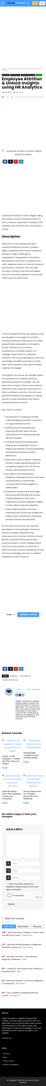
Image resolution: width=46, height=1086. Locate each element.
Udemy (38, 75)
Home (4, 69)
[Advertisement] (23, 32)
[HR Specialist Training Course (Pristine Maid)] (33, 740)
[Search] (28, 3)
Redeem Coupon (28, 614)
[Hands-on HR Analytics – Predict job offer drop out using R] (12, 740)
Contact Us (6, 1038)
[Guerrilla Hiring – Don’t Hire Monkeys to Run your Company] (12, 775)
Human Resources (28, 75)
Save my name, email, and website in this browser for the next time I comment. (22, 887)
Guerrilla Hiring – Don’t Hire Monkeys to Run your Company (11, 795)
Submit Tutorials (35, 3)
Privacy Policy (8, 1061)
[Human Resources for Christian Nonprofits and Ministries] (33, 775)
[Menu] (3, 3)
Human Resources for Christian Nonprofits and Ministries (32, 795)
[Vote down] (8, 97)
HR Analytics (15, 75)
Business (6, 75)
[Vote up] (12, 97)
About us (6, 1053)
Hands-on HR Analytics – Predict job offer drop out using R (11, 760)
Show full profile (33, 689)
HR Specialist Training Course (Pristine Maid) (31, 755)
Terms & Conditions (11, 1064)
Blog (5, 1057)
